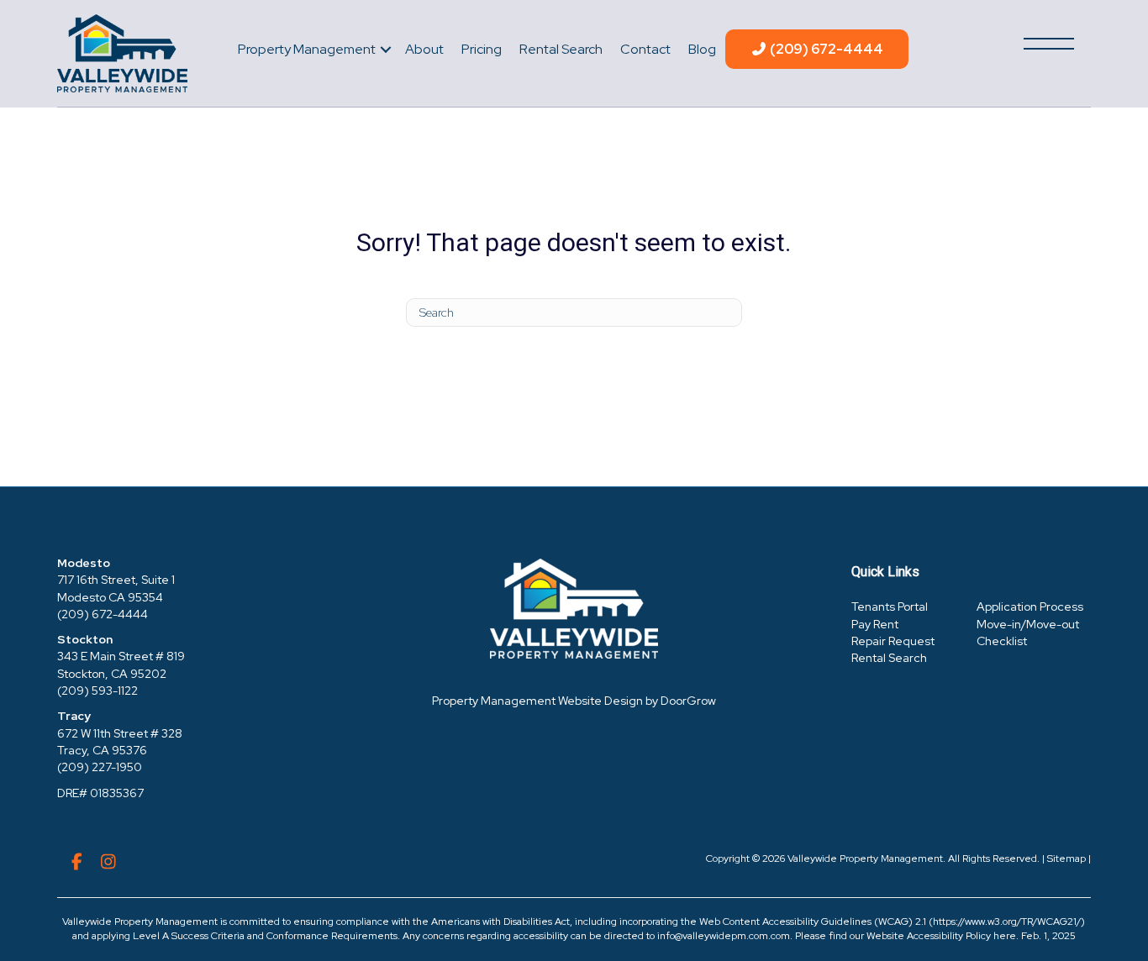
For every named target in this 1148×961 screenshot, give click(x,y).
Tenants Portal (889, 606)
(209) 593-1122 (97, 690)
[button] (386, 49)
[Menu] (1049, 44)
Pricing (481, 49)
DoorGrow (688, 700)
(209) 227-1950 (99, 767)
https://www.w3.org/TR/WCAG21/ (1007, 921)
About (424, 49)
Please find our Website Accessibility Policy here (905, 936)
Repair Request (893, 641)
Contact (645, 49)
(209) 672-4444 (825, 49)
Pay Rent (874, 624)
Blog (702, 49)
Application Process (1030, 606)
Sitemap (1066, 858)
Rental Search (561, 49)
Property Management (307, 49)
